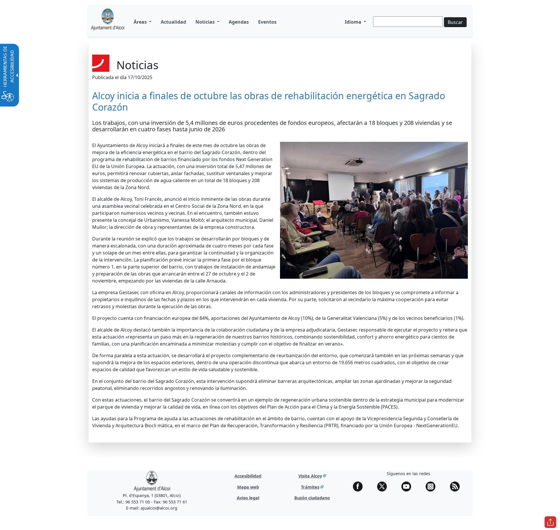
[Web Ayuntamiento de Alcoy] (152, 481)
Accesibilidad (248, 476)
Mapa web (248, 487)
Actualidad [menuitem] (173, 22)
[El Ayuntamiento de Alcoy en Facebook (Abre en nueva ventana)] (360, 486)
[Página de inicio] (107, 21)
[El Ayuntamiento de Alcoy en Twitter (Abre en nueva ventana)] (384, 486)
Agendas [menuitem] (239, 22)
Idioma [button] (354, 22)
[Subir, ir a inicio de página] (550, 522)
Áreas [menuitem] (141, 22)
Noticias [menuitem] (205, 22)
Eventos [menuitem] (267, 22)
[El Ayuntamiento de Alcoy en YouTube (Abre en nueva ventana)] (408, 486)
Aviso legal (248, 498)
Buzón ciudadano (312, 498)
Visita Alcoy (310, 476)
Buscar (455, 22)
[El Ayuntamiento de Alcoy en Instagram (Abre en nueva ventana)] (433, 486)
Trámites (310, 487)
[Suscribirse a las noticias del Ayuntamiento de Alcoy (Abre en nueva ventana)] (457, 486)
